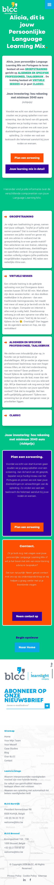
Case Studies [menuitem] (11, 748)
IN (24, 880)
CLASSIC (38, 84)
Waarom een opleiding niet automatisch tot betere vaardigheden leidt (26, 792)
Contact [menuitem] (8, 760)
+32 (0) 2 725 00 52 (14, 847)
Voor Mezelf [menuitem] (10, 744)
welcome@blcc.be (13, 822)
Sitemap (42, 876)
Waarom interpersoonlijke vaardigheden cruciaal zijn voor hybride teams (24, 778)
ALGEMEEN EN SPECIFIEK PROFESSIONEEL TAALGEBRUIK (27, 75)
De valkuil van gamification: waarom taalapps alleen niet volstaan (23, 785)
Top (52, 665)
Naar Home (27, 647)
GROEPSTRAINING (36, 69)
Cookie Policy (30, 876)
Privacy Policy (14, 876)
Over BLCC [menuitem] (9, 756)
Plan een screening (27, 158)
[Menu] (49, 4)
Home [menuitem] (7, 736)
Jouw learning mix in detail (27, 169)
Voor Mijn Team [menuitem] (12, 740)
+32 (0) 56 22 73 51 (14, 818)
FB (30, 880)
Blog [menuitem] (6, 752)
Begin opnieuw (27, 637)
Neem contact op (27, 616)
